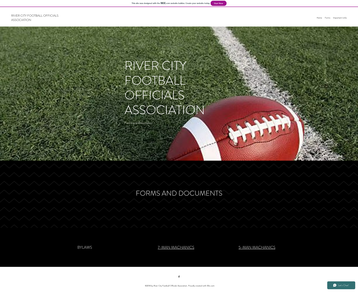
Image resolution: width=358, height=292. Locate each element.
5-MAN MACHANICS (257, 247)
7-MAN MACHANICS (176, 247)
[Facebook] (179, 276)
